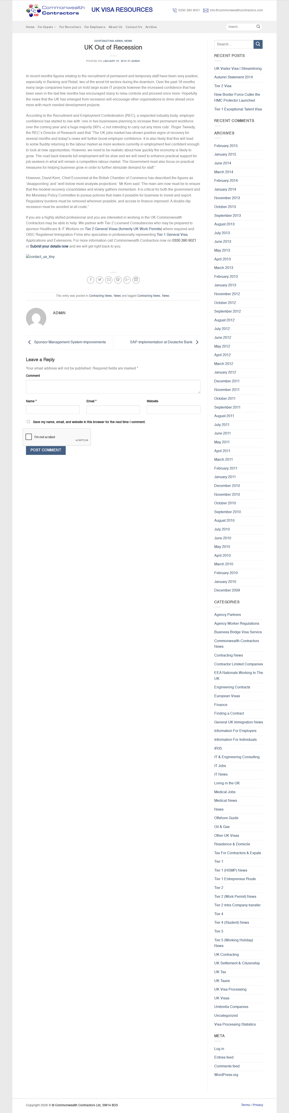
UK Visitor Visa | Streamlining (238, 69)
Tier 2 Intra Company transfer (237, 905)
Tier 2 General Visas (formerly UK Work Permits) (123, 229)
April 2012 (222, 355)
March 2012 (223, 364)
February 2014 (226, 181)
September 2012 (227, 311)
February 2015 (226, 146)
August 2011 (224, 416)
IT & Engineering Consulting (237, 757)
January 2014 (225, 190)
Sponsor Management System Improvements (69, 342)
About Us (115, 27)
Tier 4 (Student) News (231, 923)
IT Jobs (220, 766)
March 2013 (223, 268)
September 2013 (227, 216)
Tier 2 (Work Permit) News (235, 897)
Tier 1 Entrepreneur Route (235, 879)
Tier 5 (218, 931)
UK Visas (221, 998)
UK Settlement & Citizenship (237, 963)
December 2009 (227, 590)
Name (31, 401)
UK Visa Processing (230, 989)
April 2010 (222, 556)
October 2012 (225, 303)
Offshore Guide (226, 818)
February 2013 (226, 277)
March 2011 (223, 460)
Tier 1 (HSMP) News (230, 870)
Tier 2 (218, 888)
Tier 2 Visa (222, 86)
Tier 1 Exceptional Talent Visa (238, 109)
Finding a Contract (229, 714)
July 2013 (222, 233)
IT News (221, 774)
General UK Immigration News (238, 722)
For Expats (45, 27)
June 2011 (222, 433)
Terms (245, 1105)
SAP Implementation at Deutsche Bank (161, 342)
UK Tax (220, 972)
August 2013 (224, 224)
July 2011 (222, 425)
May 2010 (222, 547)
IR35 (218, 749)
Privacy (258, 1105)
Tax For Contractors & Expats (237, 853)
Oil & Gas (222, 827)
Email (91, 401)
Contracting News (108, 41)
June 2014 (222, 163)
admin (135, 61)
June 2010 (222, 538)
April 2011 (222, 451)
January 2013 (225, 285)
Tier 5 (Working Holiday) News (233, 943)
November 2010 (227, 495)
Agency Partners (227, 615)
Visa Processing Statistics (235, 1024)
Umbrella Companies (231, 1007)
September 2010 (227, 512)
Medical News (225, 801)
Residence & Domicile (232, 844)
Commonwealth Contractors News (236, 644)
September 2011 (227, 407)
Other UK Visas (226, 836)
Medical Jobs (224, 792)
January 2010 (225, 582)
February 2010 (226, 573)
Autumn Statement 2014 (233, 77)
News (128, 41)
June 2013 (222, 242)
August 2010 (224, 521)
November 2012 (227, 294)
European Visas (227, 696)
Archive (151, 27)
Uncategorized (226, 1016)
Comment (33, 375)
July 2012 (222, 329)
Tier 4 (218, 914)
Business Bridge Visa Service (238, 632)
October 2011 (225, 399)
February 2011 (226, 468)
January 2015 (225, 155)
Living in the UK (227, 783)
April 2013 (222, 259)
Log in (219, 1049)
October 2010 (225, 503)
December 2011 (227, 381)
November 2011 (227, 390)
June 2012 (222, 338)
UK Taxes (222, 981)
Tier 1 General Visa (172, 235)
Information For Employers (235, 731)
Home (30, 27)
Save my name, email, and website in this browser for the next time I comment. (89, 422)
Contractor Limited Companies (238, 664)
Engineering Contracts (232, 687)
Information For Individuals (235, 740)
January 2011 (225, 477)
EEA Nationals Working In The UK (238, 676)
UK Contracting (226, 955)
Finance (220, 705)
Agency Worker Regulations (236, 624)
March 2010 (223, 564)
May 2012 (222, 346)
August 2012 (224, 320)
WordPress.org (226, 1075)
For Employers (94, 27)
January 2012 (225, 372)
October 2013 (225, 207)
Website (152, 401)
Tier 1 (218, 862)
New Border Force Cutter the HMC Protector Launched (237, 98)
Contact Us (134, 27)
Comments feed (227, 1066)
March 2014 (223, 172)
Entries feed (223, 1057)
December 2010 (227, 486)
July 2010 (222, 529)
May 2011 (222, 442)
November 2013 (227, 198)
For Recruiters (70, 27)
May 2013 (222, 251)
